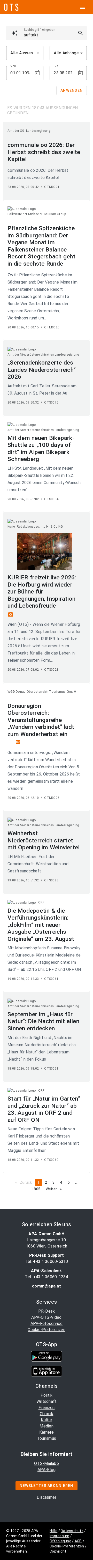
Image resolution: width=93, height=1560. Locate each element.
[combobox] (24, 53)
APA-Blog (46, 1469)
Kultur (46, 1419)
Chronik (46, 1413)
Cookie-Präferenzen (46, 1329)
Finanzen (46, 1407)
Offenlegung (60, 1541)
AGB (78, 1541)
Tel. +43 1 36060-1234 (46, 1276)
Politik (47, 1395)
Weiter (55, 1189)
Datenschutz (72, 1531)
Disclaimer (46, 1497)
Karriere (46, 1432)
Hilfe (53, 1531)
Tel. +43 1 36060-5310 (46, 1261)
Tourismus (46, 1438)
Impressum (59, 1536)
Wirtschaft (46, 1401)
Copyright (58, 1551)
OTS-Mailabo (46, 1463)
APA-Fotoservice (46, 1323)
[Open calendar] (37, 73)
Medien (46, 1426)
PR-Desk (46, 1311)
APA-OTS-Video (46, 1317)
